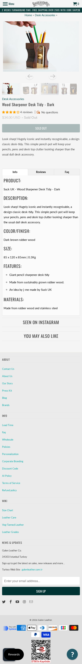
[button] (11, 112)
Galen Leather (45, 619)
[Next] (52, 76)
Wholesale (7, 439)
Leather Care (9, 517)
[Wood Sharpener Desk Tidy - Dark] (41, 46)
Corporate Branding (12, 461)
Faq (4, 432)
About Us (7, 376)
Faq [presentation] (67, 172)
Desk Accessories (45, 15)
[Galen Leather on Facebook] (11, 602)
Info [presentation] (15, 172)
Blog (4, 397)
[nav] (8, 4)
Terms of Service (11, 483)
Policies (6, 446)
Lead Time (7, 425)
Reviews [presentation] (41, 172)
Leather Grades (10, 531)
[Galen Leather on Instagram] (25, 602)
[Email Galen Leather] (31, 602)
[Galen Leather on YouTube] (18, 602)
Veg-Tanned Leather (13, 524)
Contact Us (8, 368)
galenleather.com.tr (32, 569)
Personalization (10, 454)
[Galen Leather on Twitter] (4, 602)
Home (28, 15)
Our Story (7, 383)
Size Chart (7, 510)
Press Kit (7, 390)
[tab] (15, 172)
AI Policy (7, 475)
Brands (6, 405)
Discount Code (10, 468)
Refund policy (9, 490)
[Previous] (29, 76)
